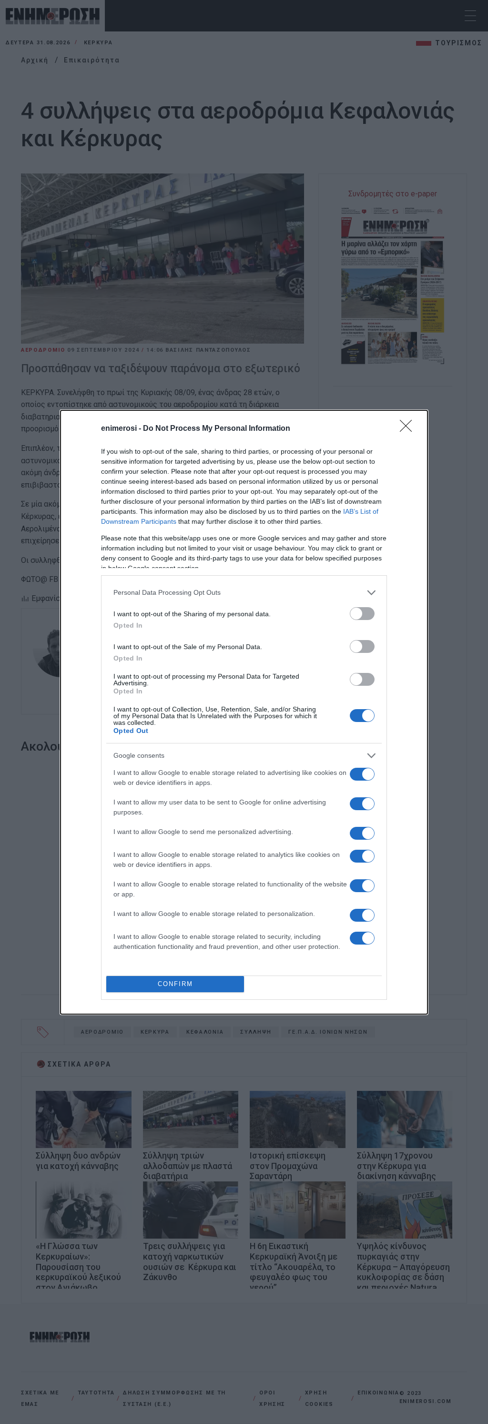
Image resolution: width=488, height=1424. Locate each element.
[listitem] (244, 593)
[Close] (409, 429)
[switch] (362, 613)
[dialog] (244, 712)
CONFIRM (175, 983)
